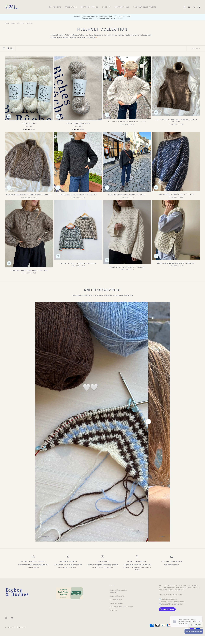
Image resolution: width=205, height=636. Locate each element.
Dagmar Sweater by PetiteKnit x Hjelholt (78, 195)
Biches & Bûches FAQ (117, 596)
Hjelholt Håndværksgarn (78, 123)
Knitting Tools (122, 7)
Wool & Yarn (71, 7)
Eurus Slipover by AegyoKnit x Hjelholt (176, 263)
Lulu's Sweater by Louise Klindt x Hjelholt (78, 263)
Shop (13, 23)
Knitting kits (55, 7)
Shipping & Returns (116, 603)
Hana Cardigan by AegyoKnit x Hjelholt (29, 270)
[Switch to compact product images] (11, 48)
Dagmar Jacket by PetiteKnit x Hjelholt (127, 122)
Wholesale (113, 610)
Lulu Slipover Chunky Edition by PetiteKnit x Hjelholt (176, 120)
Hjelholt (106, 7)
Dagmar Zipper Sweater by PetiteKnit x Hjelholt (29, 195)
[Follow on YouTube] (12, 618)
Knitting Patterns (89, 7)
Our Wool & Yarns (116, 600)
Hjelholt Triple (29, 123)
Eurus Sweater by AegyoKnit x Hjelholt (127, 267)
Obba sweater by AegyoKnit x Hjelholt (176, 194)
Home (7, 23)
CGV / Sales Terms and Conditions (121, 607)
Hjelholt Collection (25, 23)
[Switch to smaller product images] (8, 48)
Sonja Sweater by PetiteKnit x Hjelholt (127, 195)
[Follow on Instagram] (6, 618)
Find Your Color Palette (144, 7)
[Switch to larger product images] (4, 48)
